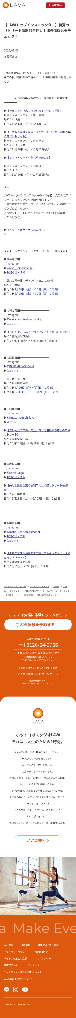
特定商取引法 (41, 951)
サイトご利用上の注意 (15, 958)
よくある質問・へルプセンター (36, 674)
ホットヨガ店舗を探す (39, 586)
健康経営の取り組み (48, 945)
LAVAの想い (35, 840)
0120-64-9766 (42, 644)
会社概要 (8, 945)
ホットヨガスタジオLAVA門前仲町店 (26, 590)
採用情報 (25, 945)
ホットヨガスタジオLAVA (15, 586)
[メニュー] (69, 5)
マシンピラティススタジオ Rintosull (22, 972)
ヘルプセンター (43, 958)
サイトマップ (32, 965)
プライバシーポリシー (15, 951)
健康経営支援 (11, 965)
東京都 (56, 586)
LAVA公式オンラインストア (18, 978)
